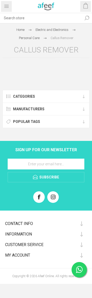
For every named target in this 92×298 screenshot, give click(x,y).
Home (20, 30)
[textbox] (41, 18)
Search (87, 18)
